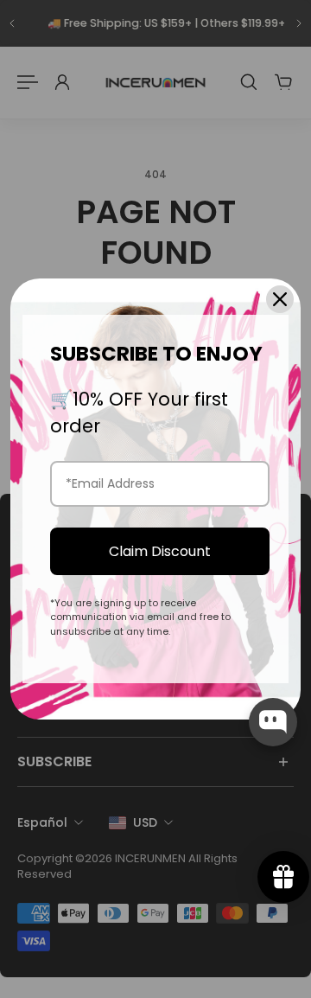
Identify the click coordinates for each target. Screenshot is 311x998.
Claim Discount (160, 551)
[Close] (280, 299)
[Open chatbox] (273, 722)
